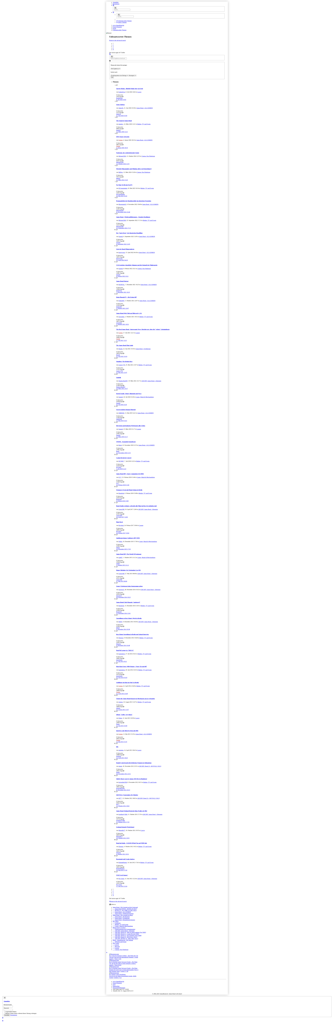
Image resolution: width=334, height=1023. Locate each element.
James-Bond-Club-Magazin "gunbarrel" (128, 602)
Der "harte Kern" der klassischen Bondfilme (129, 233)
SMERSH (121, 413)
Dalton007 (121, 300)
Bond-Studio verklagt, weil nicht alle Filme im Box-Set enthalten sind (136, 506)
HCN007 (121, 461)
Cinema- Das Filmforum (148, 156)
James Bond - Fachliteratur (143, 349)
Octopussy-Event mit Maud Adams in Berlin (129, 490)
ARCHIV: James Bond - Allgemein (151, 381)
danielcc (121, 124)
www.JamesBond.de (118, 981)
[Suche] (115, 8)
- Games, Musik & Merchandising (123, 926)
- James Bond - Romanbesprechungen (124, 920)
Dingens (121, 638)
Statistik (118, 377)
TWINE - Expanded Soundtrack (126, 441)
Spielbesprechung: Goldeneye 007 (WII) (128, 538)
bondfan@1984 (123, 814)
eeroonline (121, 316)
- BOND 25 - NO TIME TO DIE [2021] (125, 910)
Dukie (120, 718)
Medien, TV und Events (143, 124)
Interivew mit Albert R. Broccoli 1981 (127, 730)
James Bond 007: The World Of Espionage (128, 554)
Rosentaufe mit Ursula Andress (125, 859)
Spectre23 (121, 589)
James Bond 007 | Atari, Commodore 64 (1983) (130, 474)
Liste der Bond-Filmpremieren (125, 249)
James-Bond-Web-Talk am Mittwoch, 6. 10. (129, 313)
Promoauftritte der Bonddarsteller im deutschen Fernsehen (133, 201)
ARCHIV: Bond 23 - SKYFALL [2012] (150, 766)
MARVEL (122, 284)
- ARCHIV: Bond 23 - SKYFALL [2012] (125, 937)
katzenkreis (122, 654)
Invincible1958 (123, 782)
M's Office (116, 921)
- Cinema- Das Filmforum (120, 949)
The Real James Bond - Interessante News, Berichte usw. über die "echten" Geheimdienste (143, 329)
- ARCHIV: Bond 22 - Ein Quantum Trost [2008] (127, 935)
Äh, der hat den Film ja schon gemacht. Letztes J (122, 963)
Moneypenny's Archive (119, 927)
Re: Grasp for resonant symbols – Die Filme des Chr (123, 955)
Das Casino (116, 943)
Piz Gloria (121, 878)
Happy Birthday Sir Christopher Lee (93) (128, 570)
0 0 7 (120, 477)
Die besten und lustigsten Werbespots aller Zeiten (130, 425)
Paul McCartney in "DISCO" (125, 650)
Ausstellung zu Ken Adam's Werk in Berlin (129, 618)
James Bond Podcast (122, 281)
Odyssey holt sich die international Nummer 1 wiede (123, 957)
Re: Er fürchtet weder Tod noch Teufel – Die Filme (123, 962)
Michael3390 (122, 156)
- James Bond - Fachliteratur (121, 918)
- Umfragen (116, 923)
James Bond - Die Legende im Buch (123, 915)
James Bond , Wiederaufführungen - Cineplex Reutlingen (133, 217)
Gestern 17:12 (118, 977)
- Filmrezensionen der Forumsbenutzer (124, 929)
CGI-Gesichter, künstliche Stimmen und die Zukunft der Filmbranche (136, 265)
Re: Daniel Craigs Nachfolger (117, 974)
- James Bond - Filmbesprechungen (123, 913)
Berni (120, 445)
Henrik (120, 349)
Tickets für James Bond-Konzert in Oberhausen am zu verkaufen (135, 698)
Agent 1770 (122, 365)
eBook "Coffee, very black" (124, 714)
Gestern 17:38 (124, 971)
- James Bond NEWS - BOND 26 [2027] (125, 909)
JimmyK (121, 108)
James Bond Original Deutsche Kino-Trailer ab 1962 (131, 811)
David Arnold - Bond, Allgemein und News (128, 393)
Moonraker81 (122, 204)
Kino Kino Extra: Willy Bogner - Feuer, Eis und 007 (131, 666)
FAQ (114, 984)
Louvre (139, 92)
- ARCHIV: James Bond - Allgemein (123, 931)
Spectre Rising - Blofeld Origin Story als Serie (129, 88)
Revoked (121, 525)
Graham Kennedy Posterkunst (125, 827)
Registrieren (116, 4)
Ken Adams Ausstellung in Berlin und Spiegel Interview (132, 634)
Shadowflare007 (123, 381)
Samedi (121, 236)
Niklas (120, 541)
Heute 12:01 (117, 959)
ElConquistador (123, 188)
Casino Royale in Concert (123, 458)
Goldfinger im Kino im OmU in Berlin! (127, 682)
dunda (120, 766)
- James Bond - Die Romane (121, 916)
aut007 (120, 557)
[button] (113, 49)
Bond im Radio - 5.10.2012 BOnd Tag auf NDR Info (131, 843)
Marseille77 (122, 830)
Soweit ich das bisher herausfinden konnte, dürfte (122, 976)
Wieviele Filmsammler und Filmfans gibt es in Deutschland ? (134, 169)
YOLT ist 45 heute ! (122, 875)
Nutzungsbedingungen (119, 987)
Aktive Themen (122, 22)
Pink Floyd (119, 522)
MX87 (120, 621)
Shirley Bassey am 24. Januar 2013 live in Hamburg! (131, 779)
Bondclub (121, 493)
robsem (121, 702)
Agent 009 (121, 509)
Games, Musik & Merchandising (145, 397)
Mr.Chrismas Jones (114, 971)
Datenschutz (116, 986)
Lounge (138, 333)
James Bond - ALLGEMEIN (145, 108)
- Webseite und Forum (119, 942)
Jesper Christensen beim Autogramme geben (129, 586)
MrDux (121, 172)
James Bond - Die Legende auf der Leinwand (125, 907)
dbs (117, 746)
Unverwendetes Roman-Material (126, 409)
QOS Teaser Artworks (122, 136)
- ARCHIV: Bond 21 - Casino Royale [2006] (126, 934)
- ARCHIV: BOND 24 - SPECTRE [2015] (125, 938)
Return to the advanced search (117, 40)
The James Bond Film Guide (124, 345)
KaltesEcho (122, 92)
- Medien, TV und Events (120, 924)
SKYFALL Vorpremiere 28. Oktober (127, 795)
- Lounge (116, 948)
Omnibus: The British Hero (124, 361)
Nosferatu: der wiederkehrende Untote (127, 153)
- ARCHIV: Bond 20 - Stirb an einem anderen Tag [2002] (129, 932)
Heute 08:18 (117, 965)
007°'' (120, 798)
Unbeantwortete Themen (125, 21)
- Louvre (116, 945)
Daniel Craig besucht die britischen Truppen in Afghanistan (133, 763)
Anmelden (115, 2)
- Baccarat (116, 946)
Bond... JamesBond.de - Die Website (123, 940)
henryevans (122, 252)
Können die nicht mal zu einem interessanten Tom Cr (123, 970)
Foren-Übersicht (117, 983)
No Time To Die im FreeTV (124, 185)
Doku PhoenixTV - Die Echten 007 (126, 297)
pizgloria (121, 750)
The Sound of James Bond (124, 120)
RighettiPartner (123, 862)
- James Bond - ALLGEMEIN (122, 912)
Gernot (120, 140)
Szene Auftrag (120, 104)
